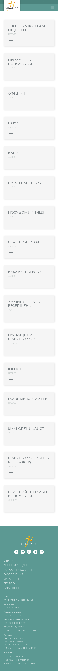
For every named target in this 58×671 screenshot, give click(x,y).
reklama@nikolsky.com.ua (16, 660)
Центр (8, 560)
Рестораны (12, 583)
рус (53, 2)
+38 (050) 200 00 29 (14, 616)
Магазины (11, 578)
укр (44, 2)
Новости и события (19, 569)
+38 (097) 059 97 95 (14, 656)
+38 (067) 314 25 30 (14, 638)
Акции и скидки (16, 565)
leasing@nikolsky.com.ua (16, 644)
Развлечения (13, 574)
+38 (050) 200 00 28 (14, 623)
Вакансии (11, 588)
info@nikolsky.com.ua (14, 627)
